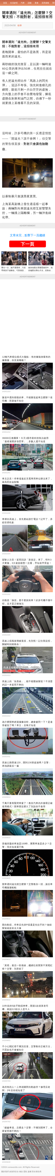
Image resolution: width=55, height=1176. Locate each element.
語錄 (30, 3)
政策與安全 (14, 1171)
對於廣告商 (36, 1171)
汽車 (23, 3)
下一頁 (27, 244)
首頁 (5, 3)
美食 (36, 3)
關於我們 (5, 1171)
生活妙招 (14, 3)
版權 (30, 1171)
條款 (21, 1171)
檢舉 (19, 25)
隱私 (25, 1171)
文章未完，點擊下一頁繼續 (27, 235)
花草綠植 (45, 3)
